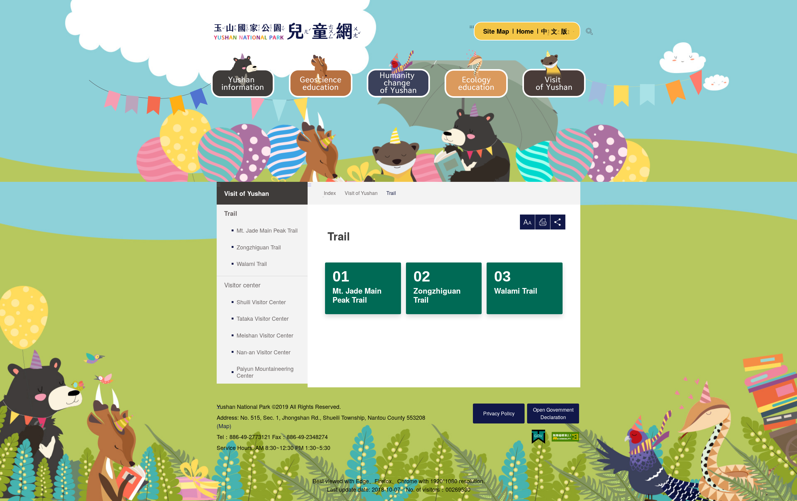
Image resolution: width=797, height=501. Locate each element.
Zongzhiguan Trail (259, 247)
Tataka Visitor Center (263, 318)
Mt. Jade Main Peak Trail (267, 230)
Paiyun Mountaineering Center (265, 371)
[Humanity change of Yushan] (398, 73)
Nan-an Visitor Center (263, 352)
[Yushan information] (243, 73)
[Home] (286, 31)
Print (542, 222)
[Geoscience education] (320, 73)
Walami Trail (252, 263)
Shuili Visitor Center (261, 302)
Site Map (496, 31)
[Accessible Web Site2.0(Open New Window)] (565, 437)
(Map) (224, 426)
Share (557, 222)
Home (525, 31)
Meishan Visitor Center (265, 335)
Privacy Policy (499, 413)
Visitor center (242, 284)
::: (471, 26)
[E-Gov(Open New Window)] (538, 437)
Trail (230, 213)
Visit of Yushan (361, 192)
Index (330, 192)
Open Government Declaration (553, 413)
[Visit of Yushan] (554, 73)
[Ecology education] (476, 73)
